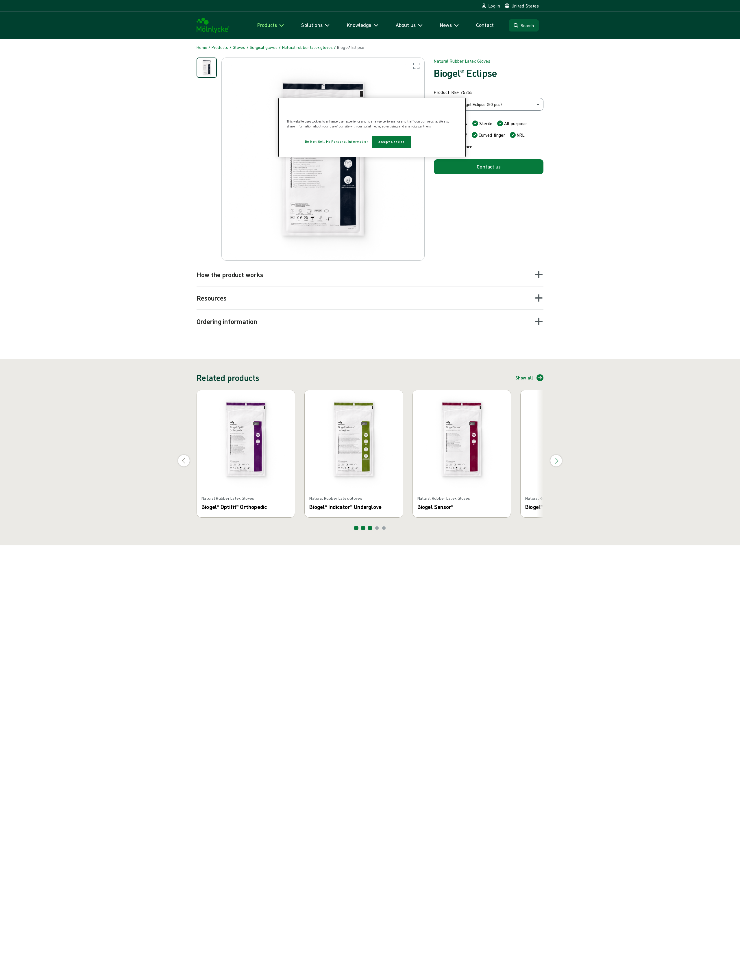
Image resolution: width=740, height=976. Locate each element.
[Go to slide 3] (370, 528)
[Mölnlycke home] (213, 26)
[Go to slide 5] (384, 528)
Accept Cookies (391, 142)
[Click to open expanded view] (323, 159)
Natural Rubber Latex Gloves (462, 61)
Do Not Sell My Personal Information (337, 142)
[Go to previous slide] (184, 460)
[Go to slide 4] (377, 528)
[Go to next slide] (556, 460)
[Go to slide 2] (363, 528)
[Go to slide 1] (356, 528)
